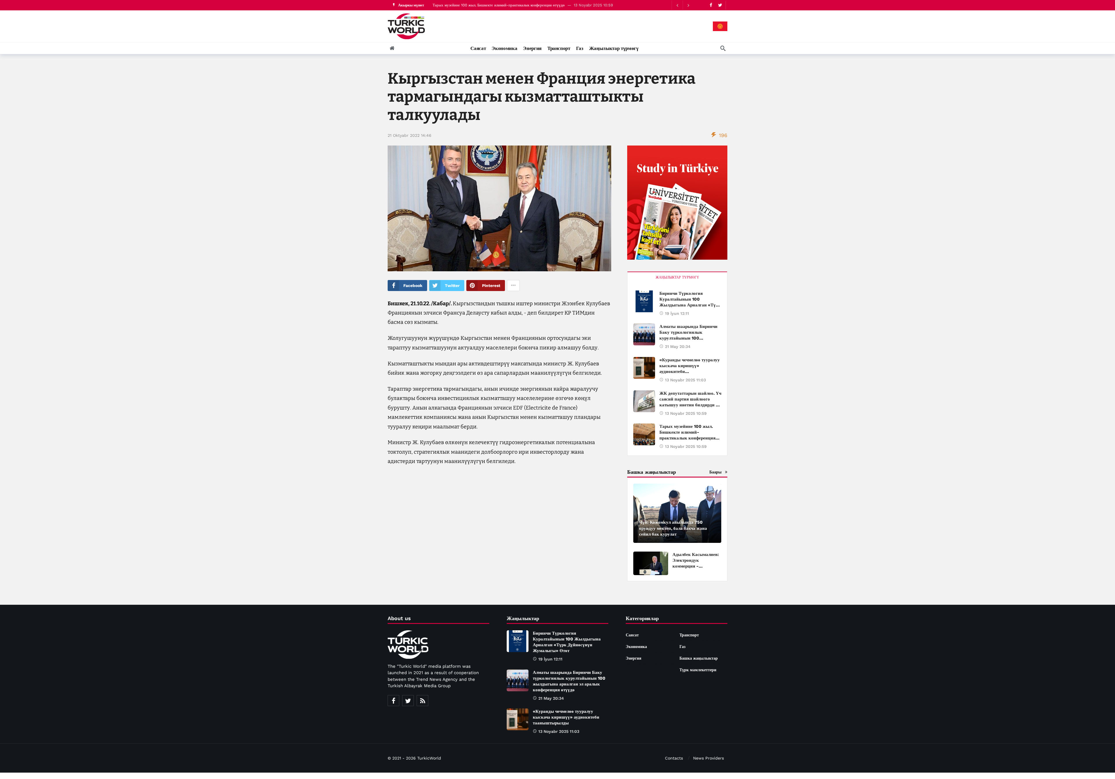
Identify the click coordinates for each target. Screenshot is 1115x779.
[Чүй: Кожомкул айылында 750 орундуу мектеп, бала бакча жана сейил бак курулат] (677, 513)
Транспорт (689, 635)
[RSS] (422, 700)
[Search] (723, 48)
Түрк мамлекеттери (697, 669)
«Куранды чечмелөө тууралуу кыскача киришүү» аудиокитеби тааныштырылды (566, 717)
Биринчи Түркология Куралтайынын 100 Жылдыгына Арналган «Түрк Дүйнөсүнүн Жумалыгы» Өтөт (517, 5)
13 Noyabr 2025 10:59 (686, 413)
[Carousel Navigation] (683, 5)
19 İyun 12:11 (677, 313)
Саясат (632, 635)
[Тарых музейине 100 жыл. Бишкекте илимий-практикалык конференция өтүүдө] (644, 434)
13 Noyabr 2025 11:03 (685, 380)
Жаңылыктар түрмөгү (677, 277)
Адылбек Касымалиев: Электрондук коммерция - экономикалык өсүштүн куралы (695, 566)
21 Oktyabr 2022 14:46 (409, 135)
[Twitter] (720, 5)
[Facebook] (711, 5)
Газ (682, 646)
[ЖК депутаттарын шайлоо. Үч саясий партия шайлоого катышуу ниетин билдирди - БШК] (644, 401)
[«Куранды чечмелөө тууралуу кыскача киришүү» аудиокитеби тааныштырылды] (644, 368)
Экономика (636, 646)
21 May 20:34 (677, 346)
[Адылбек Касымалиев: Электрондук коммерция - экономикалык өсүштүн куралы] (650, 563)
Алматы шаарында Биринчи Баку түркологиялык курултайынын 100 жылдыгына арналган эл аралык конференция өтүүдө (688, 338)
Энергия (633, 658)
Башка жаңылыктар (698, 658)
